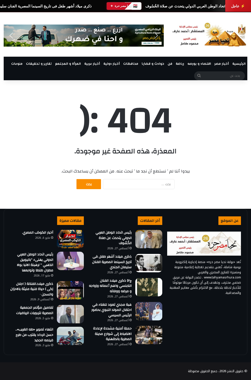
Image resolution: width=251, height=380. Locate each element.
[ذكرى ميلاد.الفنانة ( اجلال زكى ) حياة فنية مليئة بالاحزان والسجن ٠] (70, 290)
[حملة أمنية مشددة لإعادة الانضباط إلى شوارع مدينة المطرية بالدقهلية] (148, 335)
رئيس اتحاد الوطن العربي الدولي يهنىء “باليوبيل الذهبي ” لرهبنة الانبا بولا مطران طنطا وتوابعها (35, 262)
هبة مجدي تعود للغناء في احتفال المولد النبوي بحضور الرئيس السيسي (111, 309)
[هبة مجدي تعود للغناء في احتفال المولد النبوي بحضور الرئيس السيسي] (148, 311)
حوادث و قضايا (153, 64)
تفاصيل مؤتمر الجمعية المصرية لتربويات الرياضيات (34, 310)
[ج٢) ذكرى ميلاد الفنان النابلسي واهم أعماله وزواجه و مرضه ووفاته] (148, 287)
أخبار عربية (92, 64)
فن (170, 64)
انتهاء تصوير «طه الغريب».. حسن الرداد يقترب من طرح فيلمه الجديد (34, 334)
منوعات (17, 64)
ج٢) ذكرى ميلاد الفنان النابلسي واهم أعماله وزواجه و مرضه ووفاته (110, 285)
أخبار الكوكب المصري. (37, 232)
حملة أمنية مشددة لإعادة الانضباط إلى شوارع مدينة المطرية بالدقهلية (112, 333)
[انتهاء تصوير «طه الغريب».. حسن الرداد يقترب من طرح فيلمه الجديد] (70, 336)
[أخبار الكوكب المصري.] (70, 239)
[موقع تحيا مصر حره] (209, 34)
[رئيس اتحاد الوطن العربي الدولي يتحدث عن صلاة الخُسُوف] (148, 239)
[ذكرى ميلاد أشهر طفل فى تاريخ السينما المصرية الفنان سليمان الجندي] (148, 263)
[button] (11, 35)
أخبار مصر (221, 64)
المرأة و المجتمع (68, 64)
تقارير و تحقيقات (39, 64)
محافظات (130, 64)
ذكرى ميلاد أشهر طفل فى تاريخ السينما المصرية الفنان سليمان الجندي (112, 261)
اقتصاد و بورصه (199, 64)
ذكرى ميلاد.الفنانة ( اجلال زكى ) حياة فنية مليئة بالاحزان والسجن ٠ (31, 289)
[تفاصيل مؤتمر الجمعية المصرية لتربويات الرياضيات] (70, 314)
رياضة (180, 64)
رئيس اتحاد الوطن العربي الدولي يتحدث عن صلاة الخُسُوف (190, 6)
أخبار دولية (111, 64)
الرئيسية (239, 64)
